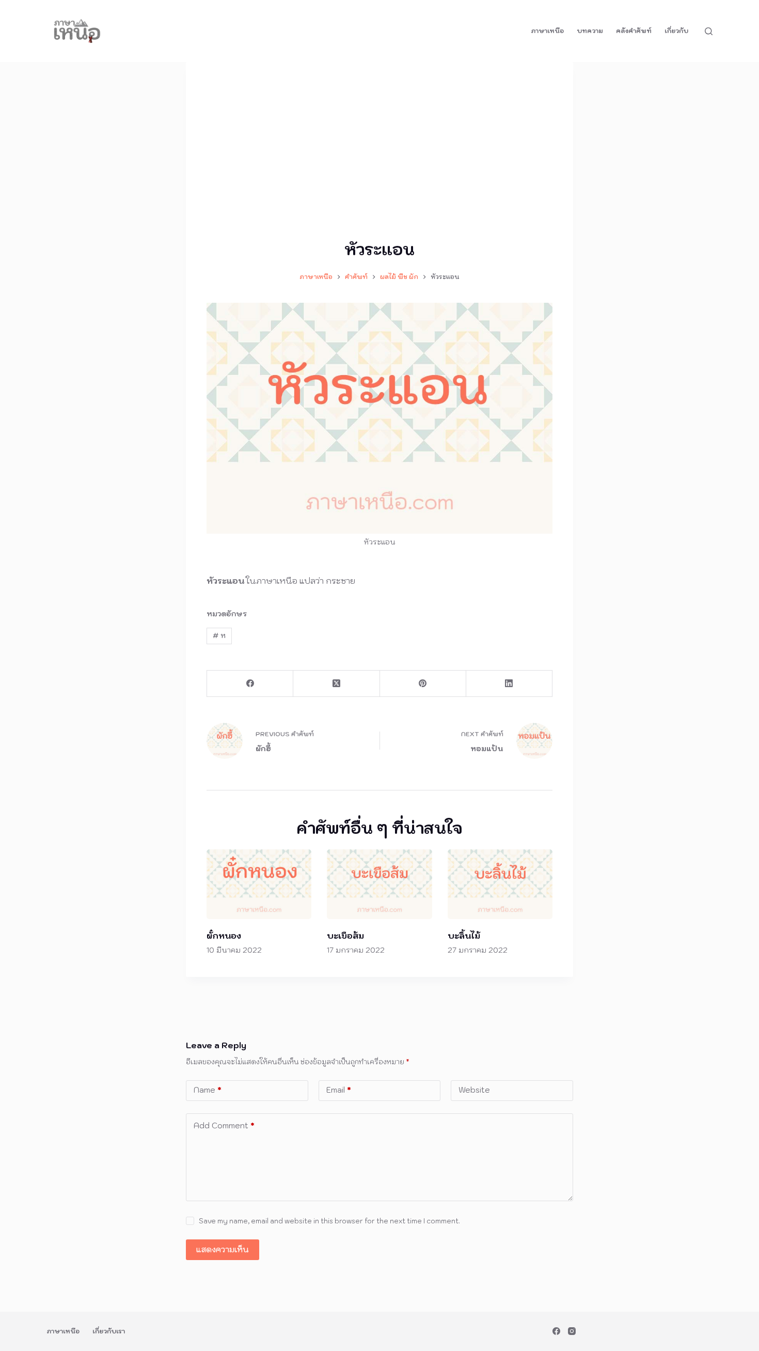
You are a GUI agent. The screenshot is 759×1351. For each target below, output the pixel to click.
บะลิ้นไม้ (464, 935)
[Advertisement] (379, 160)
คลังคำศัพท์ (634, 31)
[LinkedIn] (509, 684)
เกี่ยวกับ (676, 31)
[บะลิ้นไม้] (500, 884)
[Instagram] (572, 1331)
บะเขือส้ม (345, 935)
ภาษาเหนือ (547, 31)
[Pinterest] (423, 684)
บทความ (590, 31)
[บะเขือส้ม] (379, 884)
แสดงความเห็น (222, 1249)
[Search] (709, 31)
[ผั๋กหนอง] (259, 884)
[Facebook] (250, 684)
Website (474, 1090)
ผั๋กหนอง (224, 935)
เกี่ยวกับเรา (108, 1331)
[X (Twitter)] (336, 684)
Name (208, 1090)
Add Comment (224, 1125)
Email (338, 1090)
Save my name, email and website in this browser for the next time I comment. (329, 1221)
